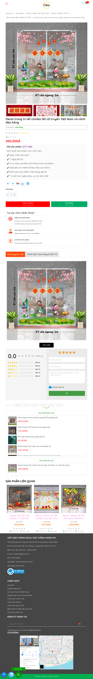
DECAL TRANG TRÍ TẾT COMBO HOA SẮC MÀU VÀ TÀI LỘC (43, 518)
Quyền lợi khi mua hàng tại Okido (19, 595)
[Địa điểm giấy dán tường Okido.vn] (46, 652)
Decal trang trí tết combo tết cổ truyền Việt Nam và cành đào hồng (43, 465)
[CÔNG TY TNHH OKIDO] (46, 5)
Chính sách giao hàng (15, 605)
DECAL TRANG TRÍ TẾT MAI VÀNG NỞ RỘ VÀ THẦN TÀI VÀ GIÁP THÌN (70, 518)
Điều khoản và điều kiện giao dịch (19, 609)
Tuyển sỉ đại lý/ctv (14, 589)
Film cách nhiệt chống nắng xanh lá (31, 437)
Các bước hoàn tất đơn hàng (18, 592)
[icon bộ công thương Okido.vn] (15, 571)
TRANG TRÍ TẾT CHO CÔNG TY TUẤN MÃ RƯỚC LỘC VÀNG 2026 (16, 518)
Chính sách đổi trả (14, 602)
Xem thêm (46, 345)
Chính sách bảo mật (14, 612)
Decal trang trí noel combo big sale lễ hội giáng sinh (38, 418)
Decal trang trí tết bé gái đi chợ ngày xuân (34, 427)
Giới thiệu (10, 585)
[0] (85, 2)
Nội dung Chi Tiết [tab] (15, 254)
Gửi (67, 393)
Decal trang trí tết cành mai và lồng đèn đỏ (34, 446)
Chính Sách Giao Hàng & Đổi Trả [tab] (42, 254)
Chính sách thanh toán (15, 599)
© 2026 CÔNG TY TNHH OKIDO (46, 676)
